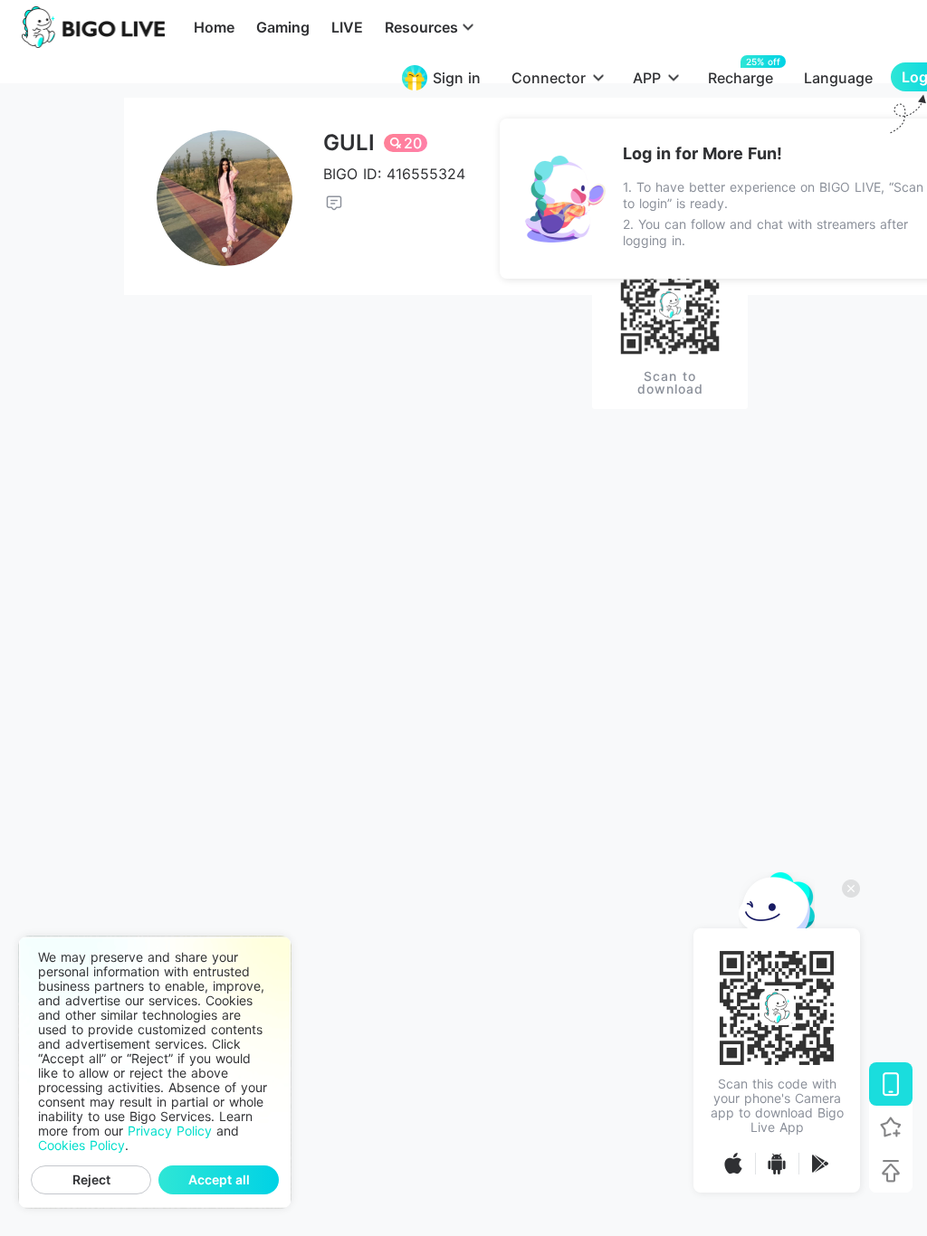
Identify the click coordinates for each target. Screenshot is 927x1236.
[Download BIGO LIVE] (891, 1084)
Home (214, 27)
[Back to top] (891, 1171)
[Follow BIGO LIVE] (891, 1127)
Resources (421, 27)
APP (647, 78)
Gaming (283, 27)
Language (838, 78)
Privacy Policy (170, 1131)
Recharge (740, 77)
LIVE (347, 27)
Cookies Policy (81, 1145)
